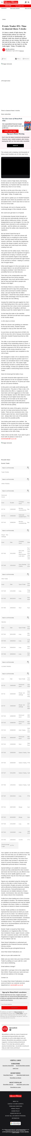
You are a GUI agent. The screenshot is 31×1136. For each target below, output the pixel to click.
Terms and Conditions (15, 1107)
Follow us (19, 58)
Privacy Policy (15, 1110)
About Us (15, 1103)
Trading (4, 19)
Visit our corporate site (20, 1131)
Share (5, 58)
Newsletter (27, 58)
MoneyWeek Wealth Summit (23, 1076)
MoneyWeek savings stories (23, 1086)
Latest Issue (15, 1069)
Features (21, 51)
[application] (15, 167)
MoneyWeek (11, 49)
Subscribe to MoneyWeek (8, 1067)
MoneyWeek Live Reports (15, 1079)
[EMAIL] (10, 1030)
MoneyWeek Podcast (8, 1076)
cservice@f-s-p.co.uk (16, 985)
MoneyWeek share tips (8, 1086)
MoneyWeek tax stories (15, 1088)
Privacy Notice (19, 1013)
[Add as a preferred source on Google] (15, 1125)
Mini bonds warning (15, 8)
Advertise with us (15, 1114)
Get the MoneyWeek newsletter (23, 1067)
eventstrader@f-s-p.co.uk (8, 438)
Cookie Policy (15, 1112)
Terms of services (18, 1011)
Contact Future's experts (15, 1105)
